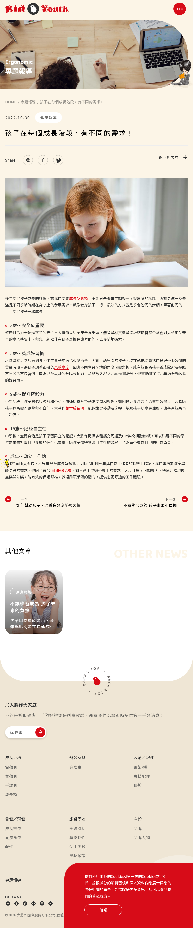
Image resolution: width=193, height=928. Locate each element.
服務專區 (77, 819)
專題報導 (28, 101)
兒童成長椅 (74, 408)
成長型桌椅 (78, 298)
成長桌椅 (13, 757)
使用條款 (77, 846)
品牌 (138, 828)
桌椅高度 (61, 367)
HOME (10, 101)
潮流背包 (13, 837)
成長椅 (11, 794)
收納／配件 (144, 757)
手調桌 (11, 785)
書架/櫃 (140, 767)
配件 (9, 846)
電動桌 (11, 767)
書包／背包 (15, 819)
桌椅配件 (142, 776)
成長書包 (13, 828)
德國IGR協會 (61, 470)
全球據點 (77, 828)
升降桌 (75, 767)
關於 (138, 819)
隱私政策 (99, 896)
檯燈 (138, 785)
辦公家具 (77, 757)
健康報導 (48, 117)
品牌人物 (142, 837)
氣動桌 (11, 776)
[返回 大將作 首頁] (37, 9)
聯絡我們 (77, 837)
